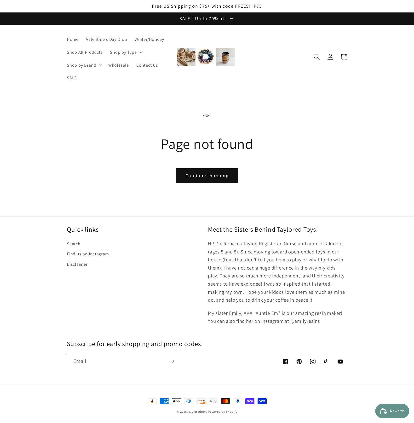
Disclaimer (77, 264)
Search (73, 244)
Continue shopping (207, 175)
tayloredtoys (198, 412)
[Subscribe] (172, 361)
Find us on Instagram (88, 254)
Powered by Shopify (222, 412)
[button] (125, 52)
